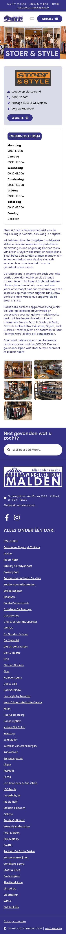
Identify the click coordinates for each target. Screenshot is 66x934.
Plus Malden (11, 839)
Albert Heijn (11, 560)
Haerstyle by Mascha (17, 696)
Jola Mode (10, 739)
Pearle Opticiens (14, 820)
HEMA (7, 708)
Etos (6, 671)
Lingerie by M (12, 795)
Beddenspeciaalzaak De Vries (22, 578)
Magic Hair (10, 802)
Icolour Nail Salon (14, 727)
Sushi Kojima (12, 876)
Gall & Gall (10, 684)
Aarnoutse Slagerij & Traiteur (22, 547)
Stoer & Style (12, 870)
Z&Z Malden (11, 907)
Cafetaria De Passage (18, 609)
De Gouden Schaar (16, 634)
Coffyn (8, 628)
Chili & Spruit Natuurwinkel (20, 622)
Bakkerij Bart (11, 572)
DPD (6, 659)
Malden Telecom (14, 808)
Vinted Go (10, 888)
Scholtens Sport (14, 864)
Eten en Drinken (14, 665)
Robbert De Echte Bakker (19, 851)
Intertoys (9, 733)
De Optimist (11, 640)
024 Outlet (11, 541)
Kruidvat (9, 770)
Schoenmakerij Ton (16, 857)
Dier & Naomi (12, 653)
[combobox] (33, 450)
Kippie (7, 764)
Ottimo (8, 814)
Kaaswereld (11, 752)
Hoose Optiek (12, 721)
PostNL (8, 845)
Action (8, 553)
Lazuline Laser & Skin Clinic (20, 783)
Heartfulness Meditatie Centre (23, 702)
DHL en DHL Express (16, 646)
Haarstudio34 (12, 690)
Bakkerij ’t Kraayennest (18, 566)
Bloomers (10, 597)
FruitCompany (13, 677)
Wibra (7, 901)
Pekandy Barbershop (17, 826)
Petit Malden (12, 833)
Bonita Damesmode (16, 603)
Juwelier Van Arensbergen (20, 746)
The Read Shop (13, 882)
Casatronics (11, 615)
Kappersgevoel (13, 758)
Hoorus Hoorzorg (14, 715)
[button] (32, 19)
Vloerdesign (11, 895)
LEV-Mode (10, 789)
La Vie (7, 777)
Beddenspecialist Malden (19, 584)
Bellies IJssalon (13, 591)
